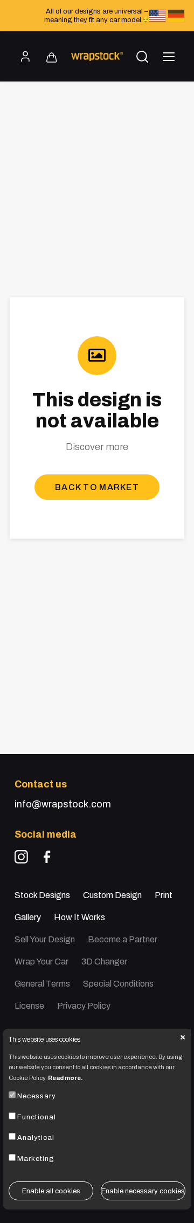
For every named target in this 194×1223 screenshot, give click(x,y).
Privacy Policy (83, 1005)
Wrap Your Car (41, 961)
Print (163, 895)
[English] (157, 16)
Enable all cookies (51, 1191)
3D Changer (104, 961)
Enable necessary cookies (143, 1191)
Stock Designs (42, 895)
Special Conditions (118, 983)
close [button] (183, 1037)
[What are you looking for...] (142, 56)
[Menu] (168, 56)
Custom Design (112, 895)
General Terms (42, 983)
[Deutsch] (176, 16)
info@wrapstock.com (63, 804)
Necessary (36, 1096)
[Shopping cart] (52, 58)
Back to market (97, 487)
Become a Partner (122, 939)
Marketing (35, 1159)
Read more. (65, 1078)
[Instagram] (21, 857)
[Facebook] (47, 857)
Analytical (35, 1138)
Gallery (28, 917)
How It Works (79, 917)
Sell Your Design (45, 939)
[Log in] (25, 56)
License (29, 1005)
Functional (36, 1117)
